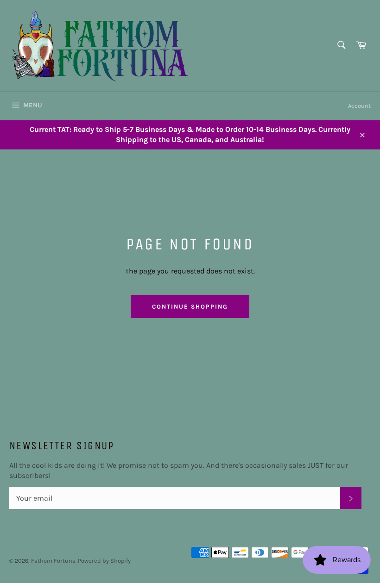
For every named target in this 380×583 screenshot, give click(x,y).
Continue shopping (190, 306)
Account (359, 105)
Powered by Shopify (104, 560)
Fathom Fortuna (53, 560)
